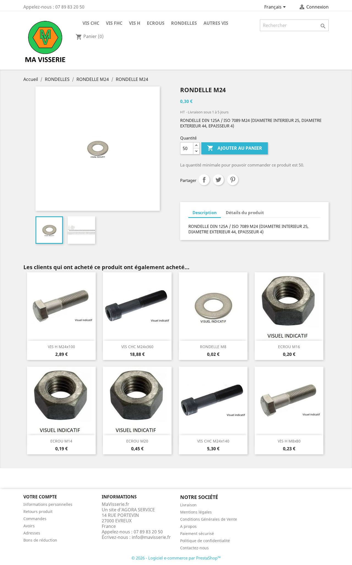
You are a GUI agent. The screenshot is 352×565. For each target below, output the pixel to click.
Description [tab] (205, 212)
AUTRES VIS (216, 23)
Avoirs (29, 525)
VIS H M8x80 (289, 441)
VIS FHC (114, 23)
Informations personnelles (47, 504)
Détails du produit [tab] (245, 212)
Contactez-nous (194, 547)
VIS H (134, 23)
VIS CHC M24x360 (137, 346)
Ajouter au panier (234, 148)
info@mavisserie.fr (151, 537)
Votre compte (40, 497)
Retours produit (38, 511)
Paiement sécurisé (197, 533)
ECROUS (155, 23)
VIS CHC (90, 23)
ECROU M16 (289, 346)
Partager (204, 179)
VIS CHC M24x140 (213, 441)
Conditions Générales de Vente (208, 519)
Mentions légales (196, 512)
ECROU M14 (61, 441)
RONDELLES (184, 23)
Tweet (218, 179)
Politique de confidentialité (205, 540)
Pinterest (232, 179)
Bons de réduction (40, 540)
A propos (188, 526)
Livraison (188, 504)
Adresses (31, 533)
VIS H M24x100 (61, 346)
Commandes (34, 518)
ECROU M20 (137, 441)
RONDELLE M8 (213, 346)
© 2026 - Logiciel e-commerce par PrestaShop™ (176, 558)
